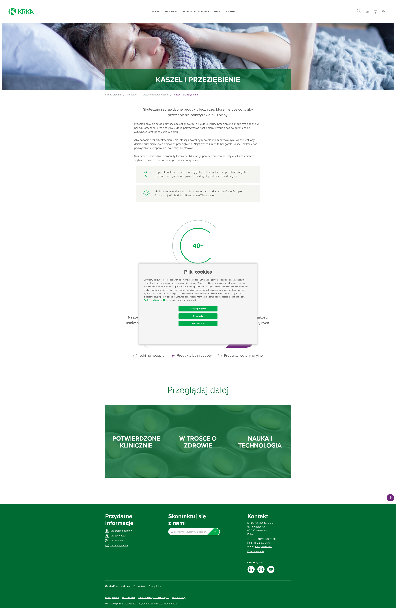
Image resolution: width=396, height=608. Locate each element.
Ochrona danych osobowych (153, 597)
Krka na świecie (255, 551)
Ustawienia (198, 316)
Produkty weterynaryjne (243, 355)
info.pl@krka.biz (263, 546)
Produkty (171, 11)
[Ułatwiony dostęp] (383, 12)
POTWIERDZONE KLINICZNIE (136, 442)
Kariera (231, 11)
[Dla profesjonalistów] (367, 12)
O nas (156, 11)
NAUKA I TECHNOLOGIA (260, 442)
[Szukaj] (359, 11)
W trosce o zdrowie (196, 11)
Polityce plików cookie (155, 300)
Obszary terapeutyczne (155, 94)
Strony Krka (154, 586)
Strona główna (113, 94)
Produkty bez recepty (194, 355)
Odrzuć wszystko (198, 323)
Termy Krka (139, 586)
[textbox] (194, 532)
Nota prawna (112, 597)
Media (217, 11)
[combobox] (194, 531)
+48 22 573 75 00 (266, 539)
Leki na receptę (152, 355)
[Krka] (21, 11)
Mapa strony (178, 597)
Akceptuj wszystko (198, 309)
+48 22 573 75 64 (261, 542)
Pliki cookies (128, 597)
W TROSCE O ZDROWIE (198, 442)
